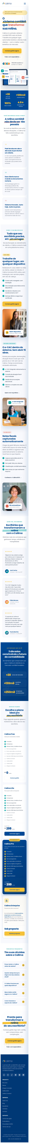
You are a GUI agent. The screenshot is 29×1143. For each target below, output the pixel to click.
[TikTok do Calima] (11, 1075)
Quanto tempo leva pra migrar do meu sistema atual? (12, 975)
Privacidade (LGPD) (7, 1124)
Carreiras (4, 1109)
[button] (25, 3)
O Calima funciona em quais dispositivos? (12, 984)
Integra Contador (7, 1088)
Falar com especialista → (13, 57)
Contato (4, 1111)
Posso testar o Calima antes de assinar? (12, 965)
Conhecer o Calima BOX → (13, 477)
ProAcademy (5, 1121)
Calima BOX (5, 1091)
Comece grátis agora (12, 51)
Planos (4, 1085)
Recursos (4, 1083)
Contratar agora (14, 834)
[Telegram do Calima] (19, 1075)
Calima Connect (6, 1093)
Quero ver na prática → (12, 393)
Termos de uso (6, 1126)
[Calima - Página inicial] (7, 3)
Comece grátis (14, 778)
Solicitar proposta (14, 933)
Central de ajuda (7, 1118)
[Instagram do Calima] (7, 1075)
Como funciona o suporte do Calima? (11, 1002)
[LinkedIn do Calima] (23, 1075)
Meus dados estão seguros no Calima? (11, 993)
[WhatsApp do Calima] (4, 1075)
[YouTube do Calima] (15, 1075)
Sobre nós (5, 1100)
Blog (3, 1103)
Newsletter (5, 1106)
